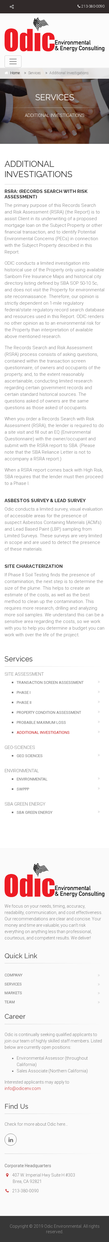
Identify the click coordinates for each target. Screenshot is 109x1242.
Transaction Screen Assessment (50, 682)
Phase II (24, 702)
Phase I (24, 692)
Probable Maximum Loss (41, 722)
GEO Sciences (30, 755)
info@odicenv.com (23, 1088)
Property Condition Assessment (49, 712)
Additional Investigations (43, 732)
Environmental (32, 779)
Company (13, 975)
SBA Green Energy (34, 812)
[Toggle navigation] (13, 61)
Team (10, 1002)
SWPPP (23, 789)
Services (13, 984)
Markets (13, 993)
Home (15, 73)
